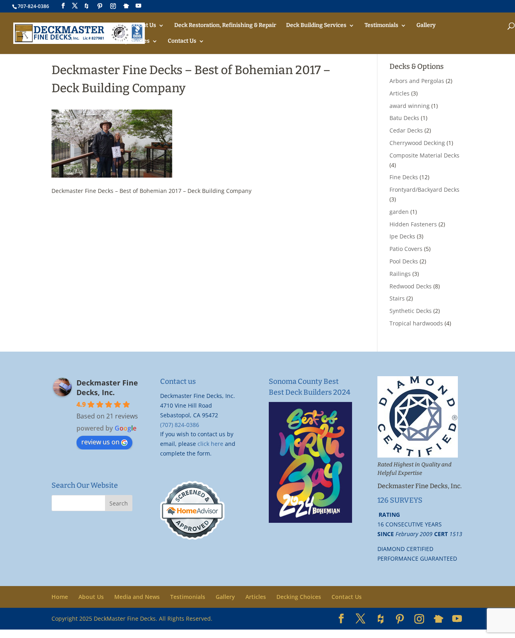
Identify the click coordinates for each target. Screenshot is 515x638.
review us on (100, 441)
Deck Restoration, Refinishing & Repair (225, 26)
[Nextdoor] (126, 6)
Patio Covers (405, 249)
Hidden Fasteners (413, 224)
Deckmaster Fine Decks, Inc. (107, 387)
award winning (409, 106)
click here (210, 443)
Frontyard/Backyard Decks (424, 189)
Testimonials (381, 26)
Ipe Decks (402, 236)
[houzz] (86, 6)
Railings (400, 274)
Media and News (137, 597)
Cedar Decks (406, 130)
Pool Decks (403, 261)
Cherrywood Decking (417, 143)
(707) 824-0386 (179, 425)
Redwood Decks (410, 286)
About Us (144, 26)
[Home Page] (79, 32)
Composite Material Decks (424, 155)
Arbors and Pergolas (416, 81)
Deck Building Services (316, 26)
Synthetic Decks (410, 311)
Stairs (397, 298)
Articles (399, 93)
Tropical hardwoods (416, 323)
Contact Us (182, 41)
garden (399, 211)
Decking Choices (128, 41)
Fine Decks (403, 177)
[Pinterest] (100, 6)
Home (114, 26)
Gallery (426, 26)
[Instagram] (113, 6)
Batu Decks (404, 118)
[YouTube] (138, 6)
